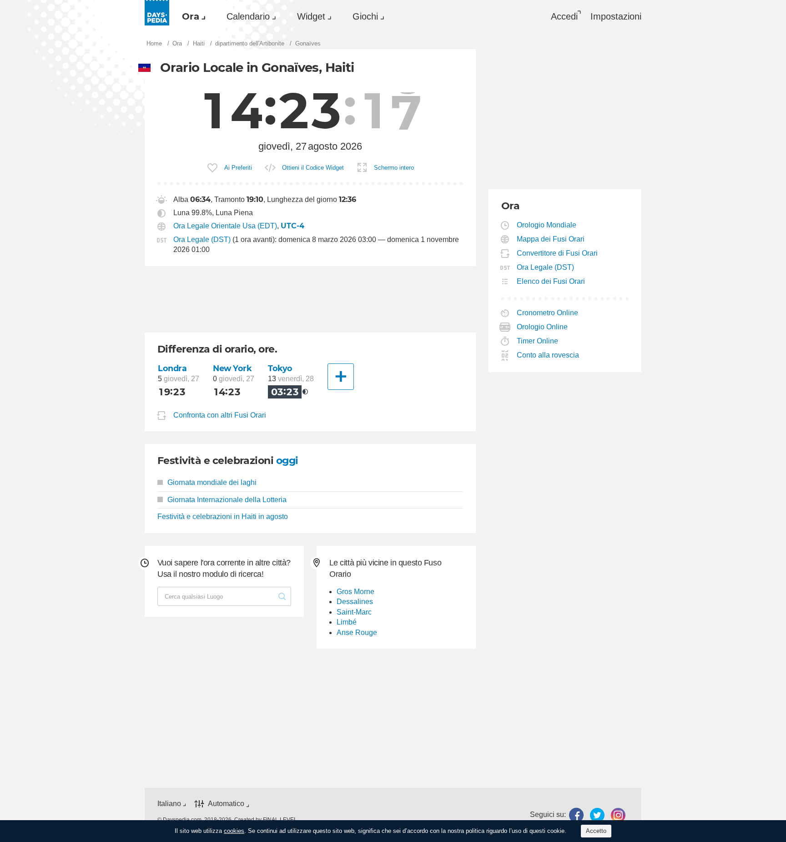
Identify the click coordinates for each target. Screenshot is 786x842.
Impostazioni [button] (615, 16)
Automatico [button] (226, 804)
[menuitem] (191, 16)
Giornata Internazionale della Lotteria (227, 500)
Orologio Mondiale (546, 225)
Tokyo (280, 368)
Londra (172, 368)
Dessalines (355, 601)
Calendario (248, 16)
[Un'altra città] (341, 376)
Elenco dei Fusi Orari (551, 281)
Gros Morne (355, 591)
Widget (311, 16)
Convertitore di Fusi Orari (557, 253)
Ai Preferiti (238, 167)
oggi (287, 460)
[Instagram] (618, 814)
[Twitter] (597, 814)
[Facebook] (576, 814)
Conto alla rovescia (548, 355)
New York (232, 368)
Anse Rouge (357, 632)
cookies (234, 830)
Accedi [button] (564, 16)
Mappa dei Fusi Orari (550, 239)
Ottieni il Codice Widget (313, 167)
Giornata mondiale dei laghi (212, 482)
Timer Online (537, 341)
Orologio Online (542, 327)
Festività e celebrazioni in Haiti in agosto (222, 516)
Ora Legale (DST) (202, 239)
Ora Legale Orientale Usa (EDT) (225, 226)
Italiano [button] (169, 803)
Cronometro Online (547, 313)
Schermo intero (394, 167)
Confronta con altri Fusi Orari (219, 415)
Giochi (365, 16)
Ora (190, 16)
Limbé (347, 622)
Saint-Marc (354, 612)
